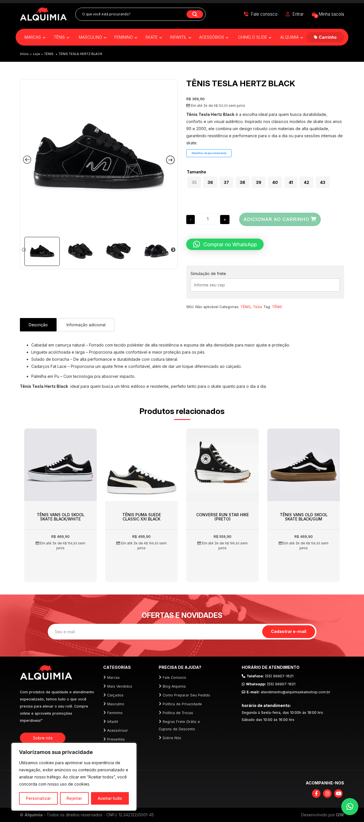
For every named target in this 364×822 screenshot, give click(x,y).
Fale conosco (264, 14)
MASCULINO (91, 37)
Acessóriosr (117, 730)
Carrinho (328, 37)
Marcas (113, 677)
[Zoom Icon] (99, 158)
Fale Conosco (174, 677)
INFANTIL (179, 37)
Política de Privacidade (182, 704)
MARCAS (33, 37)
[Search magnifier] (195, 14)
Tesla (257, 307)
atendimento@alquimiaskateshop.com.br (288, 692)
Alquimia (33, 814)
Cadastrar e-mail (288, 631)
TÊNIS (60, 37)
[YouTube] (338, 793)
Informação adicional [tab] (86, 324)
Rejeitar (74, 798)
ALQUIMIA (290, 37)
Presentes (116, 739)
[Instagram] (327, 793)
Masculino (115, 704)
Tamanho (196, 172)
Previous (24, 250)
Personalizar (38, 798)
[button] (225, 244)
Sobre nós (43, 737)
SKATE (152, 37)
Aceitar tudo (110, 798)
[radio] (194, 182)
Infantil (112, 721)
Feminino (115, 713)
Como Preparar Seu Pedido (186, 695)
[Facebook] (316, 793)
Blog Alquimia (174, 686)
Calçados (115, 695)
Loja (36, 54)
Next (173, 250)
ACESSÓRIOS (212, 37)
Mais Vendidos (119, 686)
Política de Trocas (178, 713)
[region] (73, 777)
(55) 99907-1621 (270, 676)
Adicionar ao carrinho (276, 219)
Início (24, 54)
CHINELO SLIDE (253, 37)
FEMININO (124, 37)
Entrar (298, 14)
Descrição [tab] (38, 324)
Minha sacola (329, 14)
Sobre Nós (172, 738)
